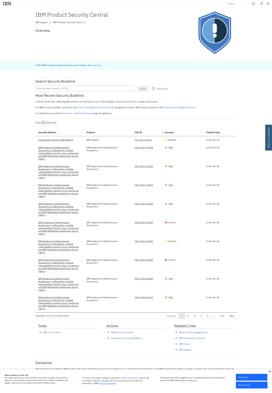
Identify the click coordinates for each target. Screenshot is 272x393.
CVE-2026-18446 (143, 278)
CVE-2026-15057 (143, 185)
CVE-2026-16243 (143, 203)
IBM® (7, 3)
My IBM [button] (261, 4)
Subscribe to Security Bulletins (126, 338)
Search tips (162, 88)
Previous (171, 315)
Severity (169, 132)
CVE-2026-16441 (143, 260)
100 (222, 315)
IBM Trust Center (51, 332)
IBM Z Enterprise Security (192, 338)
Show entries (46, 122)
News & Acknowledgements (193, 332)
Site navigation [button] (267, 5)
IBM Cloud (184, 343)
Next (231, 315)
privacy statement (108, 383)
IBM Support (185, 349)
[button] (254, 3)
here (195, 380)
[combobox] (241, 3)
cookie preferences (129, 378)
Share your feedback (268, 137)
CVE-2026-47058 (143, 147)
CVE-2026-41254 (143, 297)
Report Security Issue (122, 332)
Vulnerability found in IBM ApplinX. (56, 139)
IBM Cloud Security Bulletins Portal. (178, 107)
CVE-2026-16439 (143, 222)
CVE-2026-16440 (143, 241)
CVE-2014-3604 (143, 139)
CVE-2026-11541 (143, 166)
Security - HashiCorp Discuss (78, 113)
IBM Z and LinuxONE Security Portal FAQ (93, 107)
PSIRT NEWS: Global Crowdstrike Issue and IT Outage (60, 65)
